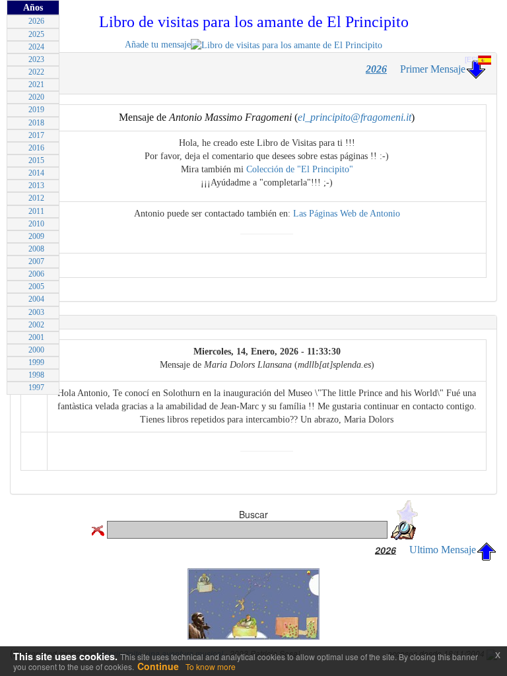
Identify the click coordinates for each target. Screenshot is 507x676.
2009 (36, 236)
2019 (36, 109)
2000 (36, 350)
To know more (211, 666)
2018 (36, 122)
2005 (36, 286)
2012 (36, 198)
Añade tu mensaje (158, 45)
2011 (36, 211)
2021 (36, 84)
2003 (36, 312)
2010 (36, 223)
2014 (36, 173)
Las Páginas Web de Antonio (346, 214)
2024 (36, 46)
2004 (36, 299)
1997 (36, 387)
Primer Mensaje (432, 69)
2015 (36, 160)
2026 (36, 21)
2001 (36, 337)
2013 (36, 185)
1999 (36, 362)
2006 (36, 274)
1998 (36, 375)
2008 (36, 249)
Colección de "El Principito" (299, 169)
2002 (36, 324)
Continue (158, 666)
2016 (36, 147)
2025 (36, 34)
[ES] (471, 59)
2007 (36, 261)
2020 (36, 97)
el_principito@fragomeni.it (354, 117)
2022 (36, 72)
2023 (36, 59)
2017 (36, 135)
